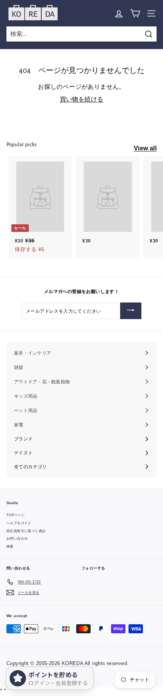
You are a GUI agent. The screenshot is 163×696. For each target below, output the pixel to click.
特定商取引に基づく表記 (25, 531)
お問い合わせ (17, 538)
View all (145, 148)
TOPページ (15, 515)
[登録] (130, 310)
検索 (10, 546)
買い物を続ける (81, 99)
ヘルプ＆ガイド (18, 523)
